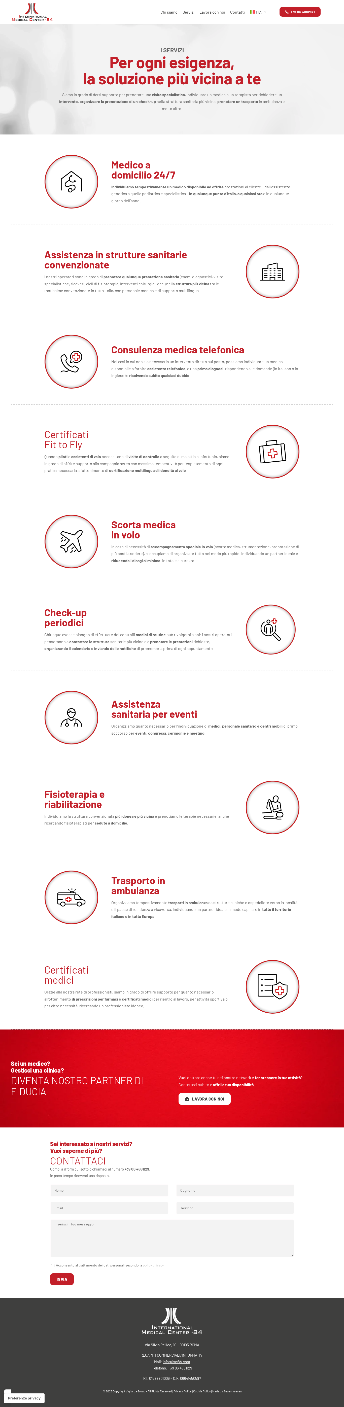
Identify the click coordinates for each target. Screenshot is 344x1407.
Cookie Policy (202, 1391)
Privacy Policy (183, 1391)
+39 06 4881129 (180, 1368)
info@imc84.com (176, 1361)
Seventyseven (233, 1391)
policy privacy (153, 1265)
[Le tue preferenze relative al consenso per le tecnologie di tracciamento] (24, 1398)
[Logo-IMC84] (32, 4)
